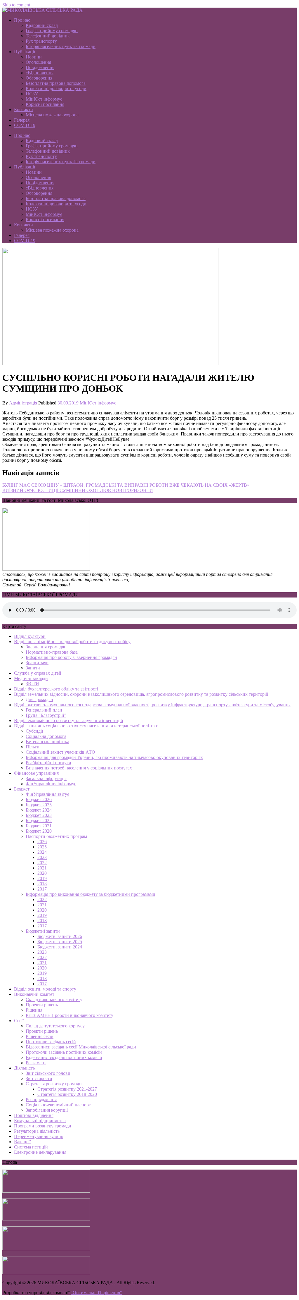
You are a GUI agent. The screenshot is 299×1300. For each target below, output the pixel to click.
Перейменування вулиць (38, 1136)
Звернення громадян (46, 646)
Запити (33, 667)
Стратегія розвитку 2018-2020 (67, 1094)
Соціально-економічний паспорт (58, 1104)
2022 (42, 862)
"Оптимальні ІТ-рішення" (96, 1292)
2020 (42, 873)
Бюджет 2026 (39, 799)
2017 (42, 888)
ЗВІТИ (32, 683)
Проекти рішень (42, 1004)
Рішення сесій (39, 1036)
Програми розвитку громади (42, 1125)
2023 (42, 857)
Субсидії (34, 731)
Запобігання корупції (47, 1110)
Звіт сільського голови (48, 1073)
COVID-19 (24, 125)
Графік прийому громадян (52, 30)
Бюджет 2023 (39, 815)
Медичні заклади (31, 678)
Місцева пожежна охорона (52, 114)
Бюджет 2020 (39, 831)
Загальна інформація (46, 778)
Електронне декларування (40, 1152)
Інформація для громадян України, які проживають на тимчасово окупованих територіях (114, 757)
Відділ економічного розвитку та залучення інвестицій (68, 720)
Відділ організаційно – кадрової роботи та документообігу (72, 641)
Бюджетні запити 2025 (59, 941)
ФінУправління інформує (51, 783)
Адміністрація (23, 402)
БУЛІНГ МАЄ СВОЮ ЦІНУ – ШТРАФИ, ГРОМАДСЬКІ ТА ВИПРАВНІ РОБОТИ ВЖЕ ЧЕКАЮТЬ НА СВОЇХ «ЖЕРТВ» (125, 485)
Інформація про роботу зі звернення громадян (71, 657)
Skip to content (16, 4)
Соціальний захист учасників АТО (60, 752)
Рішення (34, 1010)
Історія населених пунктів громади (60, 46)
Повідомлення (40, 67)
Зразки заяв (37, 662)
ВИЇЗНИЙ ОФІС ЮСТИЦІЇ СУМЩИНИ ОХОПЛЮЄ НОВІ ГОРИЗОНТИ (77, 490)
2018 (42, 883)
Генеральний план (44, 709)
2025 (42, 846)
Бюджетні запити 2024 (59, 946)
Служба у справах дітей (37, 673)
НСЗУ (32, 93)
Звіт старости (39, 1078)
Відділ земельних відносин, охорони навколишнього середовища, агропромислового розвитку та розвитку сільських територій (141, 694)
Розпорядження (41, 1099)
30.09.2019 (68, 402)
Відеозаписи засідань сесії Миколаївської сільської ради (81, 1046)
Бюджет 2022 (39, 820)
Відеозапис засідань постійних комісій (64, 1057)
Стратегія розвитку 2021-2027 (67, 1089)
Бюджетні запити (43, 931)
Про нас (22, 20)
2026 (42, 841)
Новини (34, 56)
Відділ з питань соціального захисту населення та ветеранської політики (86, 725)
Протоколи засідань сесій (51, 1041)
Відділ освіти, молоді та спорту (45, 988)
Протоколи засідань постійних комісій (64, 1052)
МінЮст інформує (44, 99)
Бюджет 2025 (39, 804)
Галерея (21, 120)
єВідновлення (39, 72)
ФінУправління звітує (47, 794)
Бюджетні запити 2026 (59, 936)
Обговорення (39, 77)
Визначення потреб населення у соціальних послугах (79, 767)
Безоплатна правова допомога (56, 83)
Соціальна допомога (46, 736)
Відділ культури (30, 636)
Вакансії (22, 1141)
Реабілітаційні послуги (48, 762)
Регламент (36, 1062)
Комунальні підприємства (40, 1120)
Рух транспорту (41, 41)
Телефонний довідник (48, 35)
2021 (42, 867)
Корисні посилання (45, 104)
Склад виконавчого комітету (54, 999)
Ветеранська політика (47, 741)
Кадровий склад (42, 25)
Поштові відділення (33, 1115)
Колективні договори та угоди (56, 88)
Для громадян (39, 699)
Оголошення (38, 62)
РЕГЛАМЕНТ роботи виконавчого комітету (69, 1015)
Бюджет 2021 (39, 825)
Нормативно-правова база (52, 652)
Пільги (32, 746)
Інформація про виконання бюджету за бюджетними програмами (90, 894)
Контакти (23, 109)
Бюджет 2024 (39, 809)
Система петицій (31, 1146)
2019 (42, 878)
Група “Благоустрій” (46, 715)
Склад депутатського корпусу (55, 1025)
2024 (42, 852)
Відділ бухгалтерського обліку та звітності (56, 688)
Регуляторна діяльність (37, 1131)
